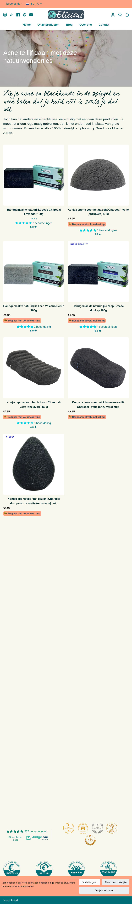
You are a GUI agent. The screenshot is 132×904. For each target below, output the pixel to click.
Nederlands (13, 3)
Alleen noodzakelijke (115, 882)
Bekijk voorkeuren (104, 890)
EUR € (35, 3)
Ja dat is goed (89, 882)
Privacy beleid (10, 900)
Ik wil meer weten (24, 886)
